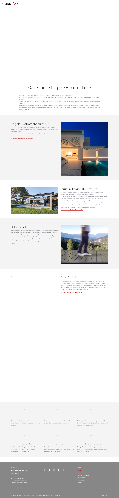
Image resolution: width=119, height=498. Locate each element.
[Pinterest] (61, 470)
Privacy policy (49, 495)
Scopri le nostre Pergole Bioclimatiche (22, 139)
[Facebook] (47, 470)
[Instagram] (52, 470)
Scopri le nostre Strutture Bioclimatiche (72, 210)
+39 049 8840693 (19, 476)
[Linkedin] (56, 470)
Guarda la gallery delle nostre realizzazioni (73, 292)
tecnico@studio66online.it (20, 480)
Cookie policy (56, 495)
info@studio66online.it (19, 478)
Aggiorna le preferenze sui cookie (19, 482)
